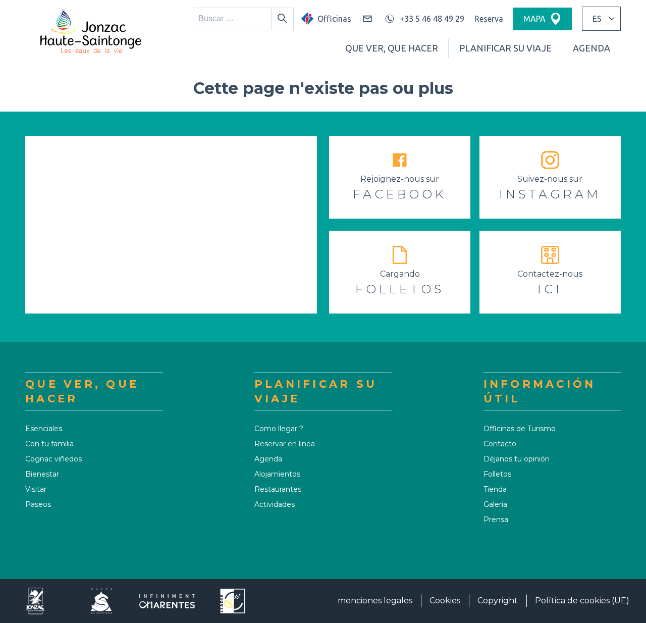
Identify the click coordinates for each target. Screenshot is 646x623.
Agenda (591, 48)
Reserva (488, 18)
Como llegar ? (278, 428)
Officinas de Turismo (519, 428)
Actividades (274, 504)
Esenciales (43, 428)
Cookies (444, 600)
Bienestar (42, 474)
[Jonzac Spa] (36, 601)
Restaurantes (277, 489)
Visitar (35, 489)
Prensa (495, 519)
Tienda (495, 489)
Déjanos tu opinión (516, 458)
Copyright (497, 600)
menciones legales (375, 600)
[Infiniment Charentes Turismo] (167, 601)
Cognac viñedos (53, 458)
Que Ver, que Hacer (391, 48)
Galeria (495, 504)
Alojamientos (277, 474)
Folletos (497, 474)
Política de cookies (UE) (582, 600)
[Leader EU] (232, 601)
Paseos (38, 504)
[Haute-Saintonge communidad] (101, 601)
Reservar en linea (284, 443)
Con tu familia (49, 443)
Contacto (499, 443)
